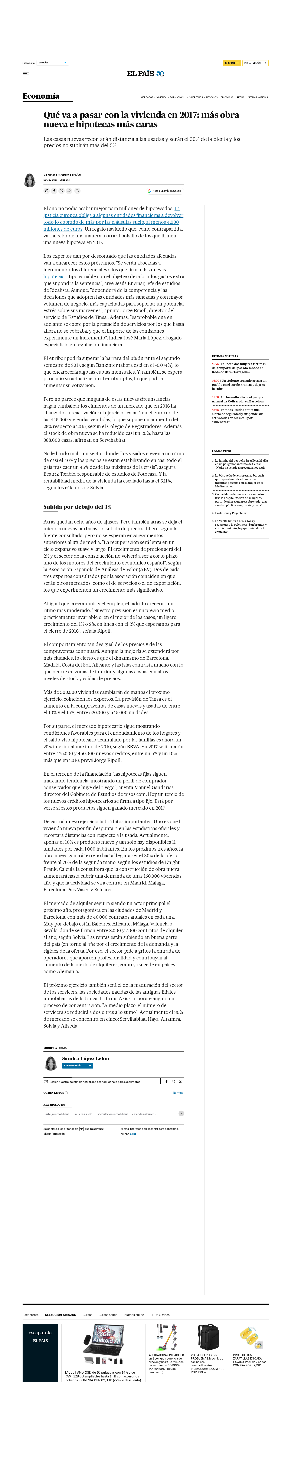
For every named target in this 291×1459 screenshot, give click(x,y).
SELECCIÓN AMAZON (60, 1315)
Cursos (87, 1315)
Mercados (147, 97)
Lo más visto (221, 451)
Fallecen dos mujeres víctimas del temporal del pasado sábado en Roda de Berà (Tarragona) (239, 368)
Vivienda (162, 97)
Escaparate (31, 1315)
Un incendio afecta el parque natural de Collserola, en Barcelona (238, 399)
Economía (41, 96)
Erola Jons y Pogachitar (230, 513)
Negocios (212, 97)
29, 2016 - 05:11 (56, 179)
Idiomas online (134, 1315)
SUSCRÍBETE (232, 62)
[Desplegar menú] (26, 73)
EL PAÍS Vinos (160, 1315)
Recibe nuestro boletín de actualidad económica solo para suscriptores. (95, 1081)
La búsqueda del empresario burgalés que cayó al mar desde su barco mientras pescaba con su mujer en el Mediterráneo (239, 481)
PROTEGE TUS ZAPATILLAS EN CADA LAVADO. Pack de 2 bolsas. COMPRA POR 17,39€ (250, 1360)
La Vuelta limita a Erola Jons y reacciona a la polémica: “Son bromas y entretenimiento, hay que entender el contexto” (241, 526)
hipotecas (54, 276)
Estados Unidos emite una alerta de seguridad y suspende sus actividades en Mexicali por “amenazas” (237, 416)
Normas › (178, 1092)
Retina (241, 97)
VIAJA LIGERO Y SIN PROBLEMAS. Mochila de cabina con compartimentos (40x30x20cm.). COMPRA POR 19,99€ (207, 1364)
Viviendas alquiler (143, 1114)
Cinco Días (227, 97)
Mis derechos (195, 97)
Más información (54, 1133)
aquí (133, 1134)
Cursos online (108, 1315)
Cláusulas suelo (82, 1114)
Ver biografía (72, 1065)
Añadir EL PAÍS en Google (167, 190)
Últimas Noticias (258, 97)
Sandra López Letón (62, 175)
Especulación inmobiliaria (112, 1114)
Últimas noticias (225, 356)
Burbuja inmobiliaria (56, 1114)
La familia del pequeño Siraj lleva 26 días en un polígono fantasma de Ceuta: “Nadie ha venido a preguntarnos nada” (241, 464)
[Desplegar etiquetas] (181, 1113)
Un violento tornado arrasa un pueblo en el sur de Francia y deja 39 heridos (239, 385)
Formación (176, 97)
